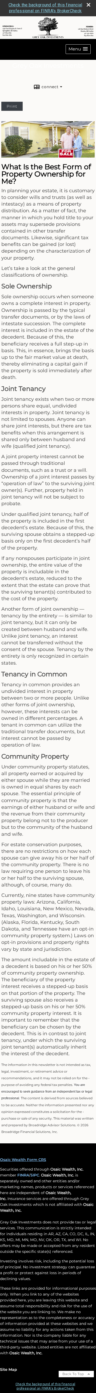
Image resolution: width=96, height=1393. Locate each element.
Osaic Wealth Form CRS (23, 1159)
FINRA (23, 1175)
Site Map (8, 1369)
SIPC (34, 1175)
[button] (78, 49)
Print (12, 106)
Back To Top (73, 1374)
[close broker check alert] (88, 5)
